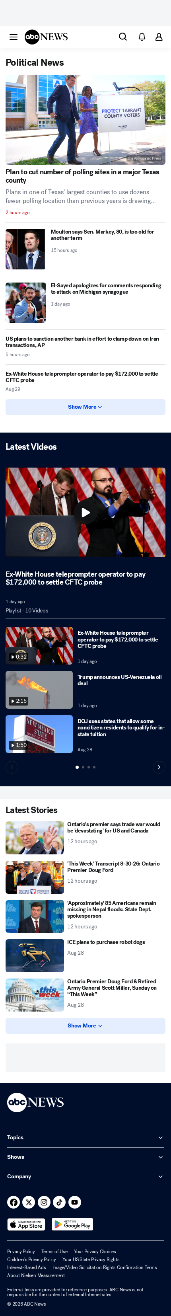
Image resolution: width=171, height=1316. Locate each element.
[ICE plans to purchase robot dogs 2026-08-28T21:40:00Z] (35, 955)
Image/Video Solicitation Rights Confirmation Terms (104, 1267)
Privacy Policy (21, 1251)
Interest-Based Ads (26, 1267)
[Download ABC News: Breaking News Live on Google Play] (72, 1224)
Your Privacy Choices (95, 1251)
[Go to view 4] (94, 767)
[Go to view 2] (83, 767)
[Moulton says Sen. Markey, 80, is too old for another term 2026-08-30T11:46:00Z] (26, 249)
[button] (13, 36)
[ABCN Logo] (46, 37)
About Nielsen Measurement (36, 1275)
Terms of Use (54, 1251)
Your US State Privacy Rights (90, 1259)
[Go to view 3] (88, 767)
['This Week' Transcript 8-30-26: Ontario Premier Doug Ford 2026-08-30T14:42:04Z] (35, 877)
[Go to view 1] (77, 767)
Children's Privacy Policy (31, 1259)
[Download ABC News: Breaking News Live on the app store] (26, 1224)
